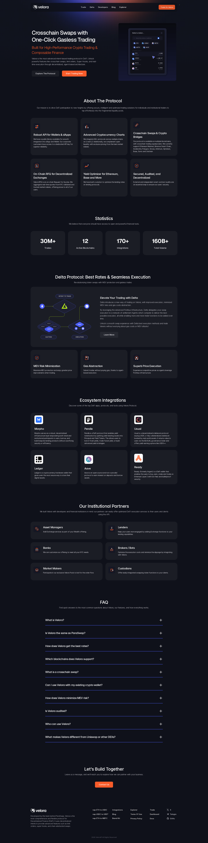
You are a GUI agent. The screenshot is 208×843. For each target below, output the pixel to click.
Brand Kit (116, 818)
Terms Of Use (136, 814)
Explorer (133, 810)
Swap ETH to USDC (99, 810)
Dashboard (154, 814)
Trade (152, 810)
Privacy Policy (136, 819)
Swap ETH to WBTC (99, 818)
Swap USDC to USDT (99, 814)
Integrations (117, 810)
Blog (114, 814)
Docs (152, 819)
